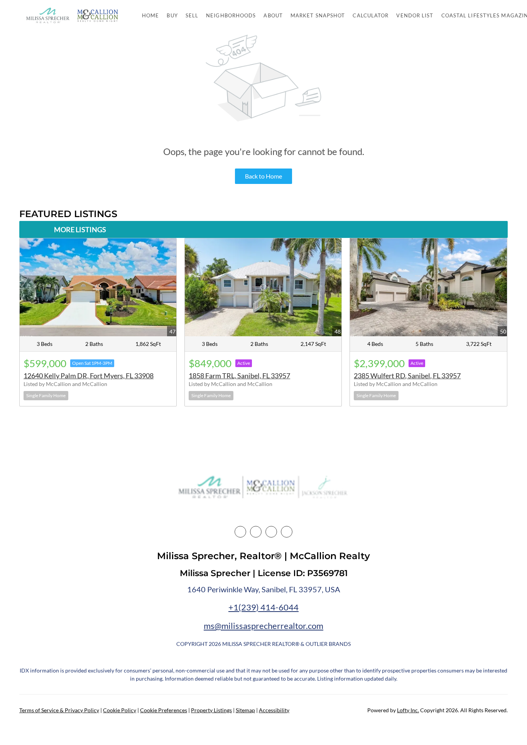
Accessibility (274, 710)
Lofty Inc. (408, 710)
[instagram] (271, 532)
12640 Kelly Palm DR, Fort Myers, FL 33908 (89, 375)
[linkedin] (256, 532)
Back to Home (263, 176)
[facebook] (240, 532)
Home (150, 15)
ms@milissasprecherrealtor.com (263, 625)
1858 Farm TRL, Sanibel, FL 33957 (239, 375)
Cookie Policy (119, 710)
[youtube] (286, 532)
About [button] (273, 15)
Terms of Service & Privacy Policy (59, 710)
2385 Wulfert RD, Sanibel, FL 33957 (407, 375)
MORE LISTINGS (80, 229)
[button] (47, 15)
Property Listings (211, 710)
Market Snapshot (318, 15)
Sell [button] (192, 15)
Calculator (370, 15)
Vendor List (414, 15)
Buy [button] (172, 15)
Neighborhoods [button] (231, 15)
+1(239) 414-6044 (263, 607)
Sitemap (245, 710)
